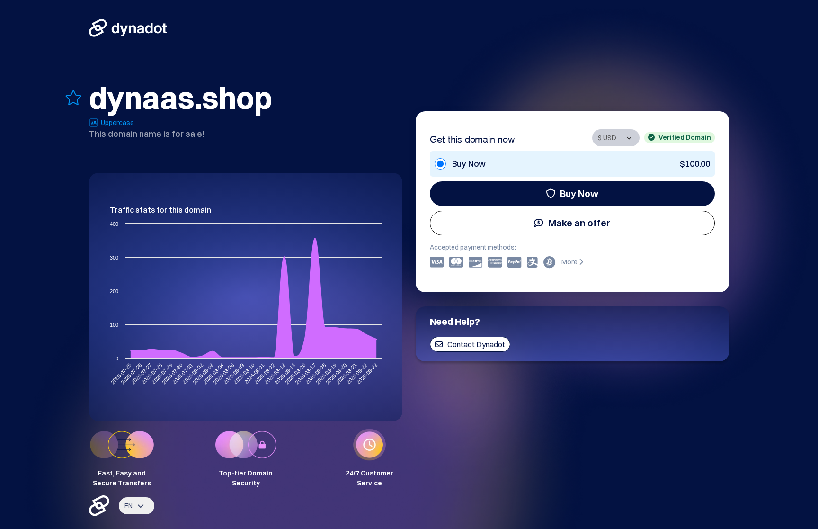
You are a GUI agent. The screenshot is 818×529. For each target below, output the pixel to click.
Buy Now (579, 193)
